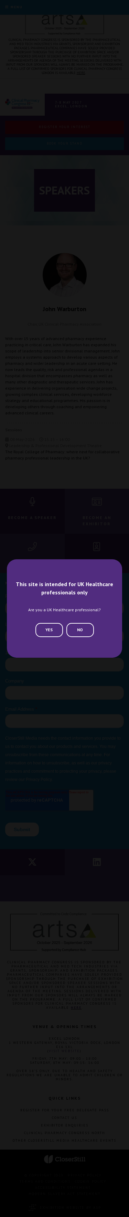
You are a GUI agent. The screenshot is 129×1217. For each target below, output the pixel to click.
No (80, 629)
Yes (49, 629)
